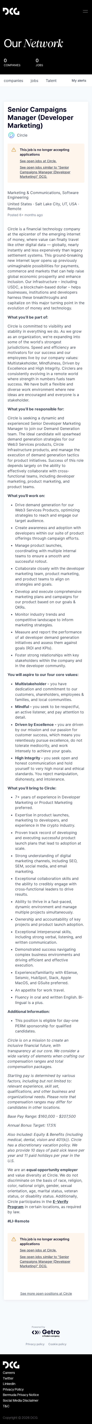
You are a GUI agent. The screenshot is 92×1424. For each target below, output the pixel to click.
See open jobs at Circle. (38, 161)
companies (13, 80)
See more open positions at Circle (46, 1293)
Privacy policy (35, 1344)
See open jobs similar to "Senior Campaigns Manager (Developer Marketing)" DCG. (45, 171)
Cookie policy (57, 1344)
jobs (34, 80)
